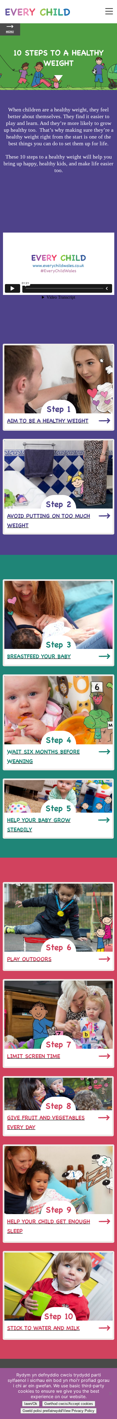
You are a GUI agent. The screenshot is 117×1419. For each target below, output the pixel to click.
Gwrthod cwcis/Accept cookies (68, 1404)
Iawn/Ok (30, 1404)
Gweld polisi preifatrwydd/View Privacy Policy (58, 1411)
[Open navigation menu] (109, 11)
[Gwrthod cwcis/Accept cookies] (110, 1393)
